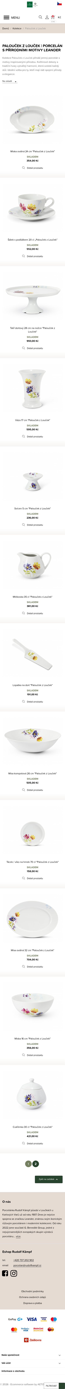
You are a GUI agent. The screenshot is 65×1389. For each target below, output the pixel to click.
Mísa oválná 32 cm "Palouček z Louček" (32, 950)
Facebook (5, 1273)
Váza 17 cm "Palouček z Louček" (32, 420)
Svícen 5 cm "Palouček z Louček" (32, 508)
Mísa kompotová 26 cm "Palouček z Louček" (32, 773)
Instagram (14, 1273)
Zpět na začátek (49, 1179)
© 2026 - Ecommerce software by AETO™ (23, 1384)
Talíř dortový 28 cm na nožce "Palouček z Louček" (32, 329)
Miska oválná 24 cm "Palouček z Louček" (32, 151)
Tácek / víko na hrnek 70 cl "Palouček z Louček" (32, 862)
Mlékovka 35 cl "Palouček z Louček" (32, 596)
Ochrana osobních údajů (32, 1297)
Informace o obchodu (13, 1371)
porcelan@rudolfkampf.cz (27, 1265)
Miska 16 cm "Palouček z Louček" (32, 1038)
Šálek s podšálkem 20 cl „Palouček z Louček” (32, 239)
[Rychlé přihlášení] (47, 17)
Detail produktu (35, 168)
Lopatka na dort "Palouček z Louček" (33, 685)
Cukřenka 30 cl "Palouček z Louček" (32, 1127)
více (18, 1236)
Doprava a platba (32, 1303)
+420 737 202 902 (23, 1260)
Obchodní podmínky (32, 1291)
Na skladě (10, 81)
